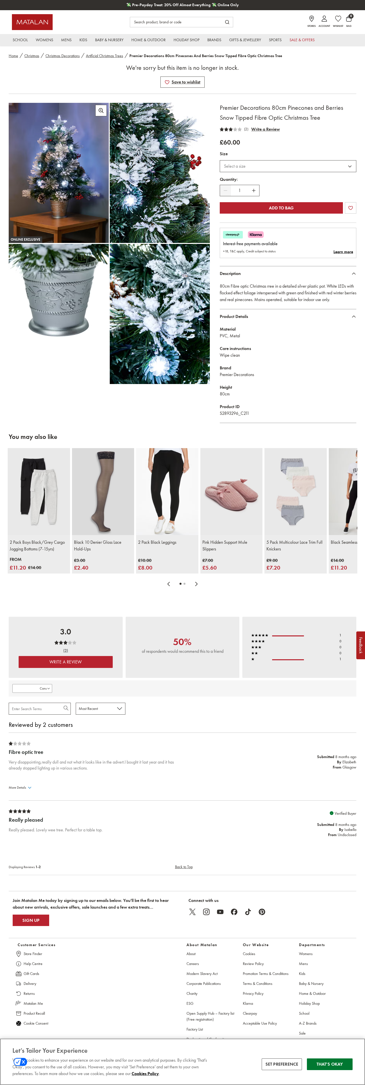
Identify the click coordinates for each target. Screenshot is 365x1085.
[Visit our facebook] (234, 912)
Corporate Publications (203, 983)
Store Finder (33, 953)
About (190, 953)
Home (13, 55)
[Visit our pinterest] (262, 912)
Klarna (248, 1003)
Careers (192, 963)
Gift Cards (31, 973)
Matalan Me (33, 1003)
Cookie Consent (36, 1023)
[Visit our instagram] (206, 912)
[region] (182, 1062)
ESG (189, 1003)
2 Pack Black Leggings (157, 542)
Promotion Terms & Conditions (266, 973)
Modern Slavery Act (202, 973)
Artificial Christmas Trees (104, 55)
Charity (191, 993)
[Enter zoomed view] (101, 110)
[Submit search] (227, 22)
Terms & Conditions (257, 983)
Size (224, 153)
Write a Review (265, 129)
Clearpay (250, 1013)
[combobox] (288, 166)
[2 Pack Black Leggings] (167, 491)
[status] (239, 190)
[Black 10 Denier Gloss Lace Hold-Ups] (103, 491)
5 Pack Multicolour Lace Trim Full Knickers (294, 546)
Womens (306, 953)
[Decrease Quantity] (225, 190)
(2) (246, 129)
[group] (25, 564)
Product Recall (34, 1013)
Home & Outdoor (312, 993)
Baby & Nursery (311, 983)
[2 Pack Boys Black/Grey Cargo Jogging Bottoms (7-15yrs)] (39, 491)
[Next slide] (196, 584)
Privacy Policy (253, 993)
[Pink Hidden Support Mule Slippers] (231, 491)
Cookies (249, 953)
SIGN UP (30, 920)
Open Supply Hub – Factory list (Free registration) (210, 1016)
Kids (302, 973)
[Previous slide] (169, 584)
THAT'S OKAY (330, 1064)
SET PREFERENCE (281, 1064)
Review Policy (253, 963)
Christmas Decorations (62, 55)
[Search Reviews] (66, 709)
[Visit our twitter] (192, 912)
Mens (303, 963)
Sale (302, 1033)
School (304, 1013)
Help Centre (33, 963)
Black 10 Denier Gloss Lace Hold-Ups (97, 546)
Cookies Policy (145, 1073)
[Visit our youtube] (220, 912)
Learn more (343, 251)
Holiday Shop (309, 1003)
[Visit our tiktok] (248, 912)
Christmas (31, 55)
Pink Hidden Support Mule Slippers (224, 546)
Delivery (30, 983)
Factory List (194, 1029)
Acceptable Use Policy (260, 1023)
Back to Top (184, 866)
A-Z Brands (308, 1023)
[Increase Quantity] (253, 190)
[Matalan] (32, 22)
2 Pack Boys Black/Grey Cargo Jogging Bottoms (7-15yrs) (37, 546)
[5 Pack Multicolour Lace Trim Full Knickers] (295, 491)
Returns (29, 993)
